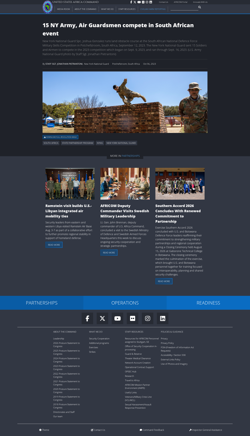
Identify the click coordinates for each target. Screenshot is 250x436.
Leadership (58, 338)
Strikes (92, 351)
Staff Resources (134, 331)
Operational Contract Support (139, 367)
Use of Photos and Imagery (174, 363)
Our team (57, 416)
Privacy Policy (167, 343)
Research (129, 376)
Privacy (164, 338)
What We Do (95, 331)
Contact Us (163, 2)
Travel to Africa (132, 380)
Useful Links (131, 392)
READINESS (208, 303)
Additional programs (99, 343)
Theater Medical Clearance (138, 358)
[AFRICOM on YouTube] (139, 2)
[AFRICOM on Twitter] (135, 2)
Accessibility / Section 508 (173, 355)
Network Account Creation (138, 362)
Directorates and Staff (64, 412)
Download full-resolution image (61, 137)
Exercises (93, 347)
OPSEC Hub (130, 371)
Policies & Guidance (172, 331)
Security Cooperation (99, 338)
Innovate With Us (200, 2)
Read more (54, 244)
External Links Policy (170, 359)
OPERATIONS (125, 303)
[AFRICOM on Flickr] (144, 2)
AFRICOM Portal (180, 2)
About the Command (64, 331)
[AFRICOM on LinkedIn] (151, 2)
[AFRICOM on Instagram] (147, 2)
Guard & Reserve (133, 353)
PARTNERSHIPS (41, 303)
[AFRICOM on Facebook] (131, 2)
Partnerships (131, 156)
